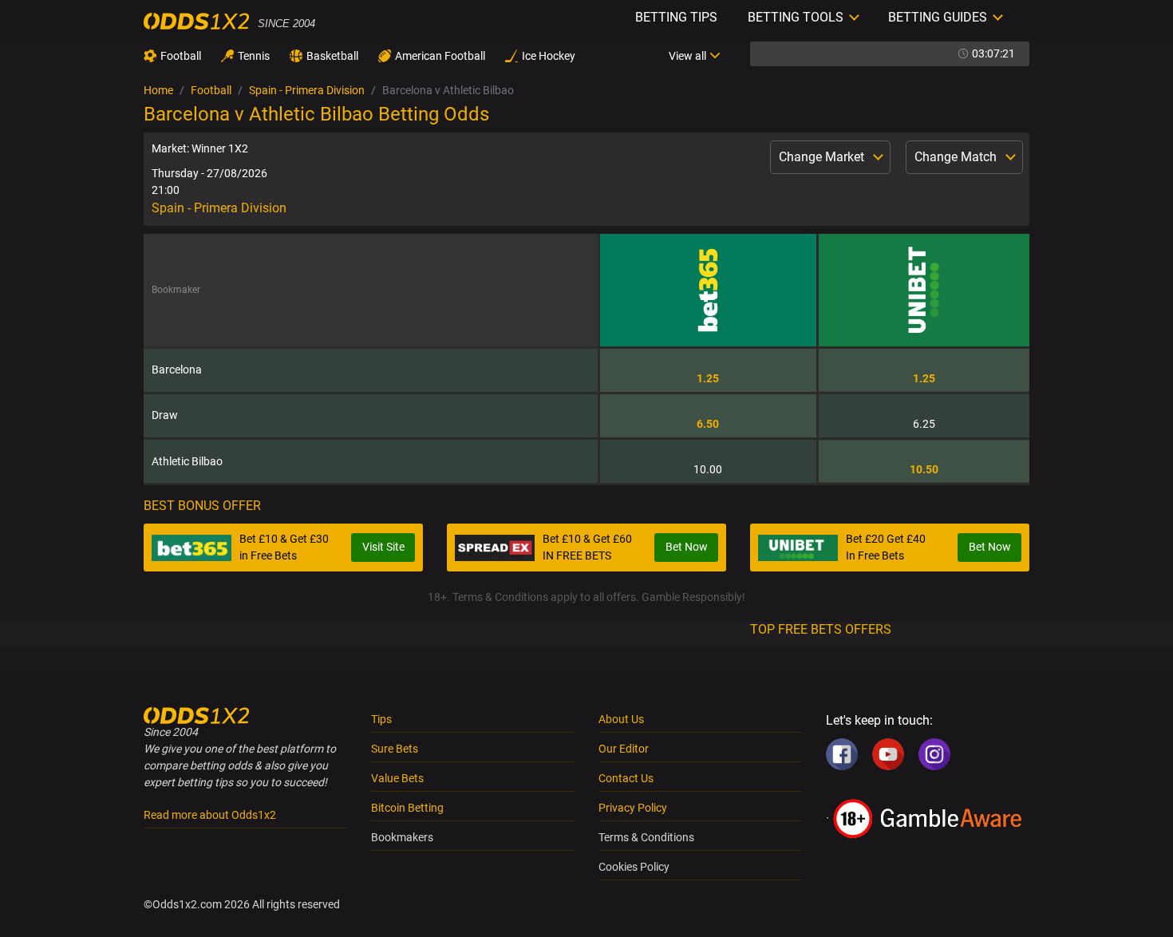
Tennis (254, 55)
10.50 (924, 469)
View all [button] (687, 55)
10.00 (707, 469)
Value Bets (397, 778)
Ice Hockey (548, 55)
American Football (440, 55)
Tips (381, 719)
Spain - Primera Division (307, 90)
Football (180, 55)
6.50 (708, 423)
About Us (621, 719)
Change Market (823, 156)
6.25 (924, 423)
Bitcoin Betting (407, 807)
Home (158, 90)
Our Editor (623, 748)
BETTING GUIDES (937, 17)
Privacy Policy (632, 807)
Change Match (957, 156)
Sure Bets (394, 748)
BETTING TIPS (676, 17)
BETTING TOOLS (795, 17)
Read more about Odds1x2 (210, 815)
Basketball (332, 55)
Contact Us (626, 778)
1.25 (708, 378)
